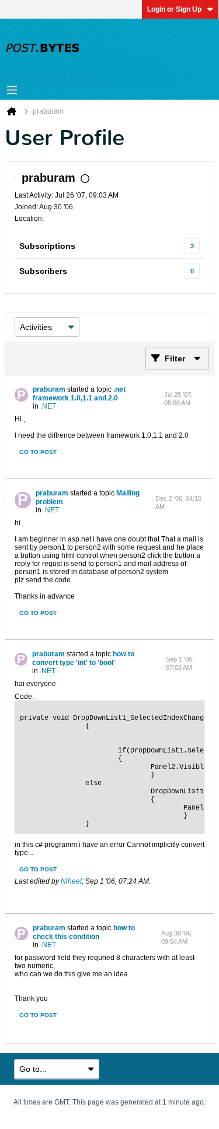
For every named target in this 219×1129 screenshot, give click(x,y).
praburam (49, 389)
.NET (48, 406)
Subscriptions (47, 246)
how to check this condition (84, 932)
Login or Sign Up (174, 9)
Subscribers (43, 271)
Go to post (38, 452)
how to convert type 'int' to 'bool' (83, 658)
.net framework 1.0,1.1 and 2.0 (79, 393)
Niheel (71, 881)
